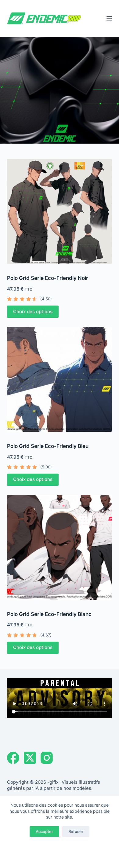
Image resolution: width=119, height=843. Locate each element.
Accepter (44, 831)
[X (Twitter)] (30, 758)
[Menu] (109, 18)
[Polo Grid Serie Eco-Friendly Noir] (59, 211)
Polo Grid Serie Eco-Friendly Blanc (49, 614)
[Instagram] (47, 758)
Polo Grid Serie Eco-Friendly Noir (47, 278)
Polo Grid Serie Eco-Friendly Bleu (47, 446)
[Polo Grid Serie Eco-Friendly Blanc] (59, 547)
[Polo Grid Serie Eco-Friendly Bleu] (59, 379)
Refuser (75, 831)
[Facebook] (13, 758)
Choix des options (32, 311)
